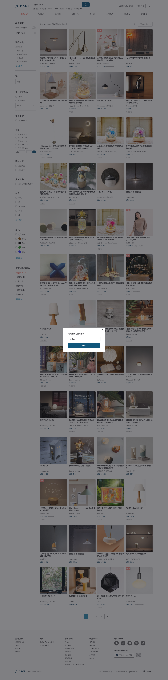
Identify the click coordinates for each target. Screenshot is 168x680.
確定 (84, 345)
